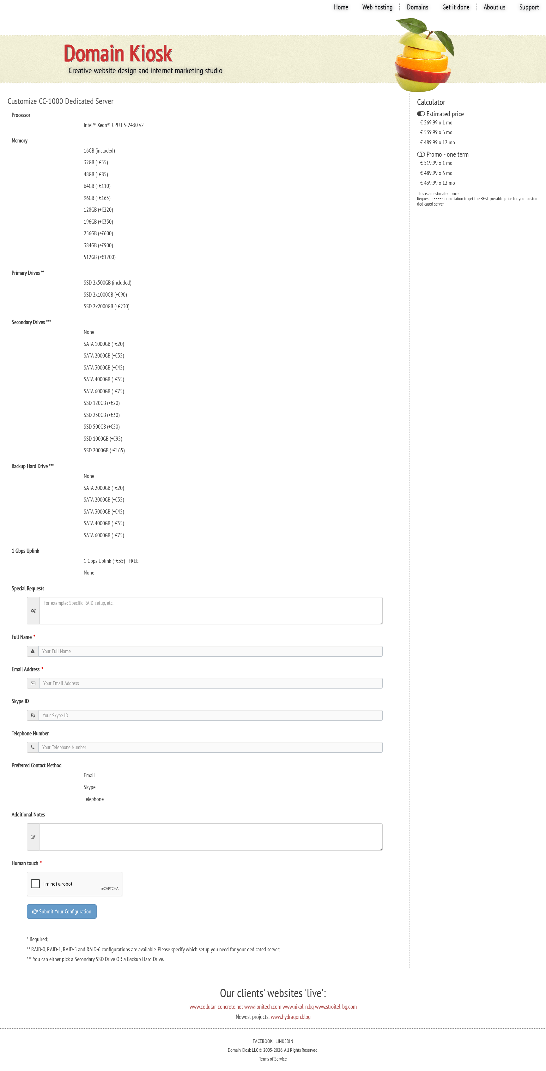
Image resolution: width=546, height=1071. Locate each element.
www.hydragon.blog (291, 1016)
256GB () (98, 233)
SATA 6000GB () (104, 391)
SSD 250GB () (101, 414)
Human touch (25, 863)
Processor (21, 114)
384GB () (98, 245)
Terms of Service (273, 1059)
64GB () (97, 186)
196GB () (98, 221)
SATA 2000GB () (104, 355)
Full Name (22, 637)
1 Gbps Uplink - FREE (111, 560)
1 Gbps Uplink (25, 550)
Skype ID (20, 701)
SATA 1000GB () (104, 343)
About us (494, 7)
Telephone (94, 799)
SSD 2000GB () (104, 450)
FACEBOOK (263, 1041)
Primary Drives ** (28, 272)
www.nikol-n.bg (298, 1006)
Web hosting (377, 7)
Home (341, 7)
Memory (19, 140)
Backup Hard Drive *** (33, 466)
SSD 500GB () (101, 426)
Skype (89, 787)
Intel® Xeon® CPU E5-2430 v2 (114, 125)
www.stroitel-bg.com (336, 1006)
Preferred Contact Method (37, 765)
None (89, 572)
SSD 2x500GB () (107, 282)
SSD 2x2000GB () (106, 306)
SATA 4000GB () (104, 379)
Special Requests (28, 588)
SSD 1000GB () (103, 438)
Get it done (456, 7)
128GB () (98, 209)
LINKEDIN (284, 1041)
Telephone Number (30, 733)
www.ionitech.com (262, 1006)
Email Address (25, 669)
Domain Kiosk (118, 52)
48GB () (96, 174)
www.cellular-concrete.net (216, 1006)
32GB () (96, 162)
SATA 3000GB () (104, 367)
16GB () (99, 150)
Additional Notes (28, 814)
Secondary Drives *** (31, 322)
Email (89, 775)
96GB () (97, 198)
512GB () (99, 257)
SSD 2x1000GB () (105, 294)
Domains (417, 7)
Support (529, 7)
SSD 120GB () (101, 402)
